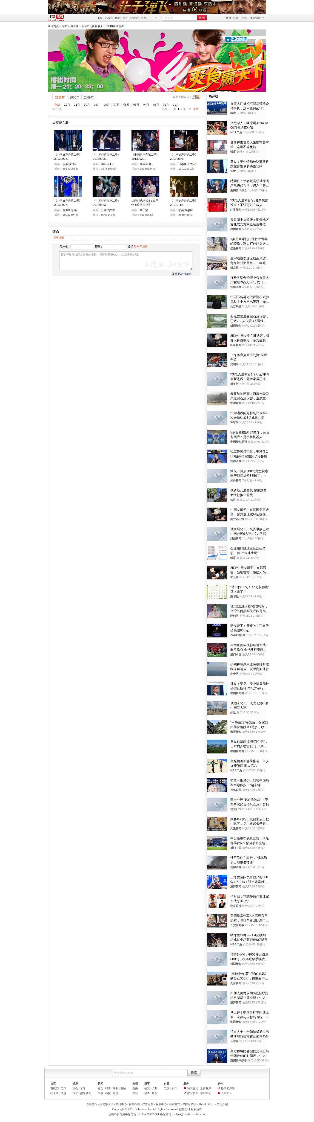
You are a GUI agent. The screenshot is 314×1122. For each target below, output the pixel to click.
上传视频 (205, 1088)
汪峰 (148, 164)
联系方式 (174, 1104)
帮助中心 (205, 1093)
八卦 (154, 1088)
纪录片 (134, 18)
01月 (176, 104)
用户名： (65, 246)
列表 (194, 97)
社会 (100, 1088)
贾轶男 (111, 210)
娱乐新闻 (85, 1093)
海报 (198, 97)
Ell (111, 164)
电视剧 (109, 18)
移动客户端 (228, 1088)
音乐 (83, 1088)
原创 (75, 1088)
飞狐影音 (226, 1093)
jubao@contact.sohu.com (190, 1114)
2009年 (89, 97)
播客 (147, 1083)
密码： (99, 246)
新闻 (100, 1083)
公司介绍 (222, 1104)
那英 (65, 164)
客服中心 (161, 1104)
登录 (228, 18)
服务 (186, 1083)
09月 (97, 104)
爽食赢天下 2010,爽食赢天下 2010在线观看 (97, 26)
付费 (143, 18)
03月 (156, 104)
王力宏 (191, 164)
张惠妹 (182, 164)
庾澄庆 (73, 164)
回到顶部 (59, 237)
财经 (123, 1088)
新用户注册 (141, 246)
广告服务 (147, 1104)
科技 (108, 1093)
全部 (57, 104)
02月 (166, 104)
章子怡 (144, 210)
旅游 (115, 1093)
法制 (115, 1088)
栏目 (135, 1093)
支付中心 (121, 1104)
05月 (136, 104)
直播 (135, 1088)
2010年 (74, 97)
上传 (244, 18)
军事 (100, 1093)
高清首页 (53, 26)
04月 (146, 104)
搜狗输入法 (106, 1104)
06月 (126, 104)
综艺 (125, 18)
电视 (135, 1083)
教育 (174, 1088)
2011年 (60, 97)
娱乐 (75, 1083)
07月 (117, 104)
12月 (67, 104)
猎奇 (147, 1093)
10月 (87, 104)
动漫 (63, 1093)
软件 (220, 1083)
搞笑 (147, 1088)
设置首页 (91, 1104)
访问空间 (192, 1088)
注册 (236, 18)
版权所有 (196, 1109)
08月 (107, 104)
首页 (100, 18)
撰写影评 (192, 1093)
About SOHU (206, 1104)
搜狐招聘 (134, 1104)
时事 (108, 1088)
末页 (196, 109)
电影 (118, 18)
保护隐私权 (189, 1104)
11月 (77, 104)
